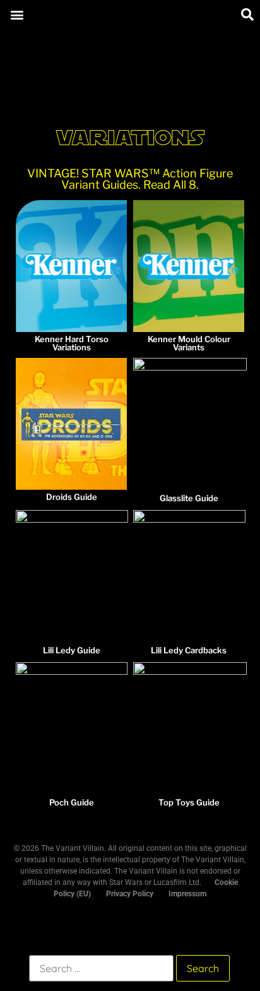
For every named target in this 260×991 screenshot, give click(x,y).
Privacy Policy (129, 893)
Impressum (187, 893)
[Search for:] (101, 968)
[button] (16, 14)
